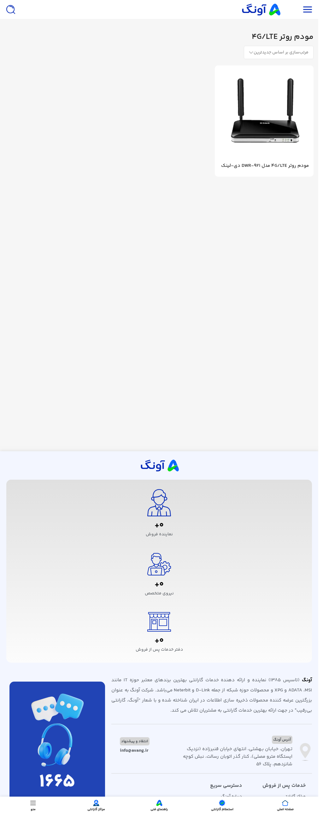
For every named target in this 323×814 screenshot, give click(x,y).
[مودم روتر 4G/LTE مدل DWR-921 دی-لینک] (264, 115)
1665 (57, 782)
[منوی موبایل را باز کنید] (307, 9)
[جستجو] (11, 9)
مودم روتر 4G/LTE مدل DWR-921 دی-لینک (265, 165)
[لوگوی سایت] (260, 9)
